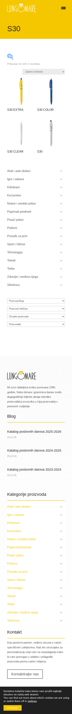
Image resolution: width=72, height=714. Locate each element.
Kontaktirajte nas (25, 674)
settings (32, 701)
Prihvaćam (12, 708)
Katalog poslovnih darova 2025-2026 (34, 431)
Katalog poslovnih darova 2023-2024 (34, 469)
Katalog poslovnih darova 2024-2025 (34, 450)
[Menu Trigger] (63, 8)
